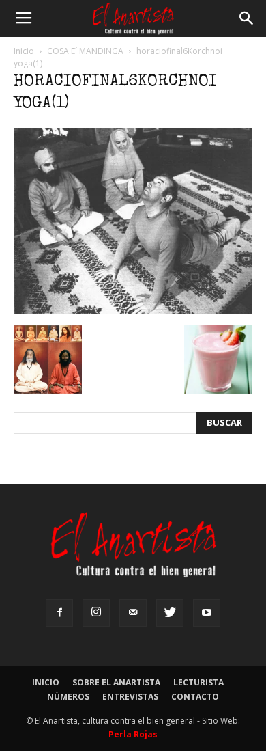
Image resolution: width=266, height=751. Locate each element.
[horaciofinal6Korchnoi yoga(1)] (133, 310)
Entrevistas (130, 696)
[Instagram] (96, 613)
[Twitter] (169, 613)
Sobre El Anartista (116, 682)
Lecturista (198, 682)
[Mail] (133, 613)
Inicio (24, 51)
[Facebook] (59, 613)
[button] (247, 18)
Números (68, 696)
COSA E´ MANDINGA (85, 51)
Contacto (195, 696)
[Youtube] (206, 613)
